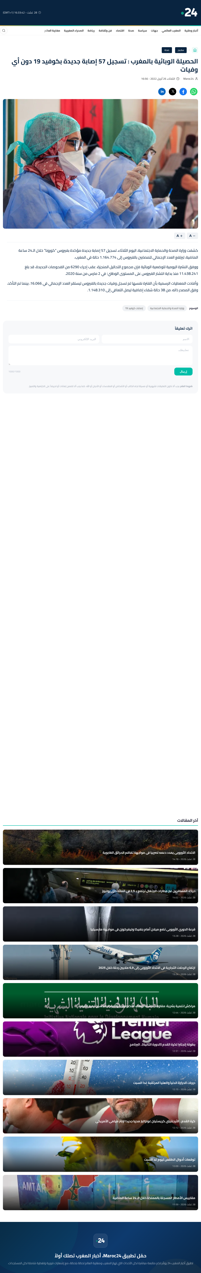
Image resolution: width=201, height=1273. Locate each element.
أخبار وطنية (191, 30)
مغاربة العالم (52, 30)
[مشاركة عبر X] (172, 91)
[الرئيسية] (195, 50)
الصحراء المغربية (74, 30)
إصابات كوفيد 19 (134, 308)
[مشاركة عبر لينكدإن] (162, 91)
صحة (131, 30)
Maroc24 (188, 79)
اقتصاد (120, 30)
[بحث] (3, 30)
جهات (154, 30)
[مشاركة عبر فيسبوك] (183, 91)
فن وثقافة (105, 30)
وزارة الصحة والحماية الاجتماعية (167, 308)
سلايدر (181, 50)
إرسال (183, 371)
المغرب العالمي (171, 30)
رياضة (91, 30)
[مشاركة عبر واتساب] (193, 91)
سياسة (142, 30)
